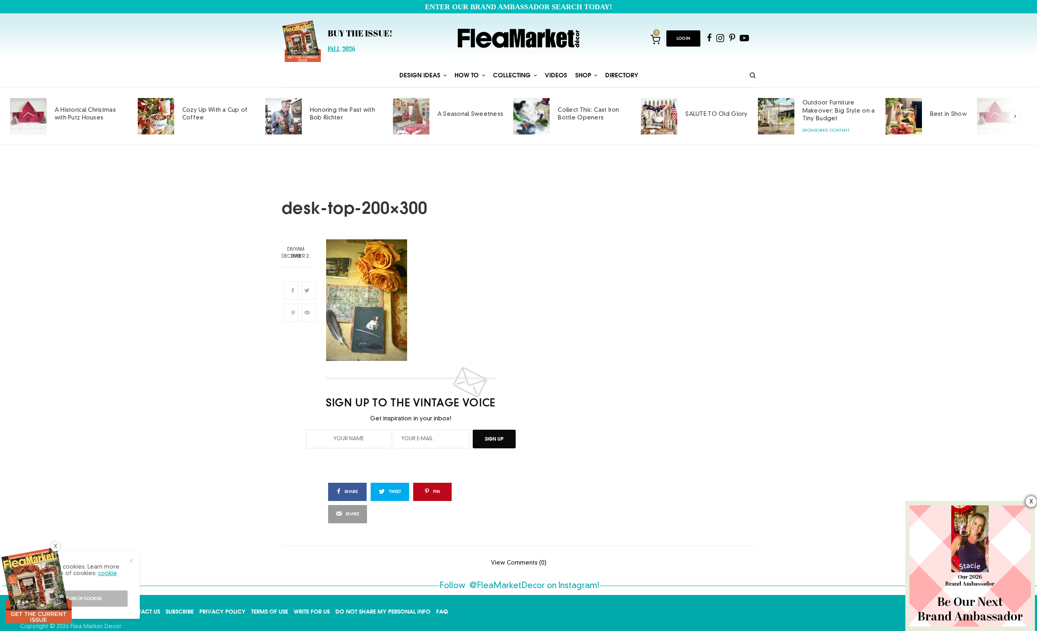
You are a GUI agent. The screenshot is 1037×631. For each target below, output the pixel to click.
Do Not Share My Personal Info (383, 611)
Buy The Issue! (360, 34)
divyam (295, 249)
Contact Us (142, 611)
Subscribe (180, 611)
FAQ (442, 611)
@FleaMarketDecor (507, 586)
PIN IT (415, 300)
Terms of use (269, 611)
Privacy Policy (222, 611)
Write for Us (312, 611)
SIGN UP (494, 439)
